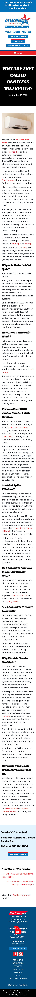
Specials (18, 972)
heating (16, 243)
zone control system (18, 427)
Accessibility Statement (21, 993)
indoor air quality (18, 595)
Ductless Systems (21, 895)
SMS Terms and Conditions (23, 991)
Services (18, 966)
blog (25, 247)
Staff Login (12, 985)
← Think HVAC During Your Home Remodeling (17, 875)
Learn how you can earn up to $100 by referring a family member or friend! (18, 5)
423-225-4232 (19, 846)
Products (18, 969)
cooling (28, 243)
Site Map (9, 993)
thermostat (7, 436)
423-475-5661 (11, 808)
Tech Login (23, 985)
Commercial (18, 963)
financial (6, 716)
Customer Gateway (18, 978)
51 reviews (20, 944)
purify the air (13, 601)
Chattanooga (8, 180)
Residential (18, 960)
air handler (14, 152)
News (18, 975)
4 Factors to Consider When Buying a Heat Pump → (20, 883)
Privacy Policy (8, 991)
